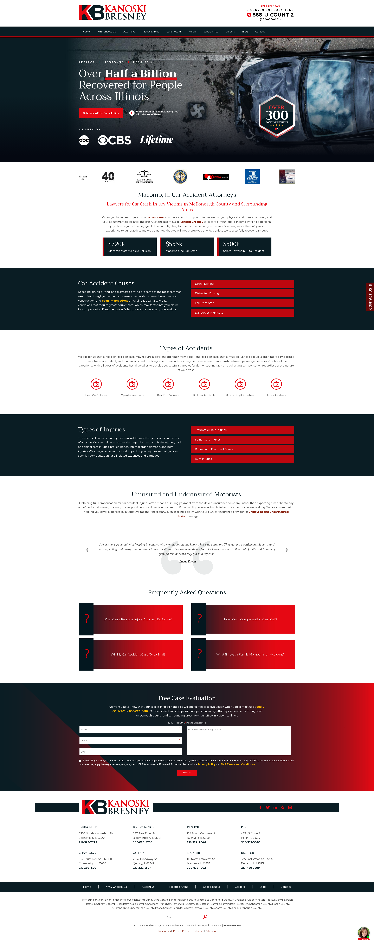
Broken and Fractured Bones (214, 449)
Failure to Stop (204, 303)
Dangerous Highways (209, 312)
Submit (187, 772)
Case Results (174, 31)
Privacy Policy (207, 764)
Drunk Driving (204, 283)
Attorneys (129, 31)
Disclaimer (198, 931)
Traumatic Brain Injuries (211, 430)
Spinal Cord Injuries (208, 439)
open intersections (115, 300)
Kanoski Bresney (191, 221)
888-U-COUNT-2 (273, 15)
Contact (260, 31)
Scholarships (211, 31)
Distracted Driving (207, 293)
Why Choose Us (106, 31)
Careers (230, 31)
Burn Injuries (203, 459)
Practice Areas (150, 31)
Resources (164, 931)
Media (192, 31)
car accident (155, 217)
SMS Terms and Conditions (238, 764)
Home (86, 31)
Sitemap (211, 931)
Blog (245, 31)
